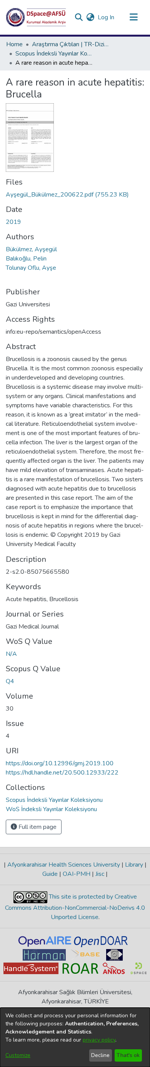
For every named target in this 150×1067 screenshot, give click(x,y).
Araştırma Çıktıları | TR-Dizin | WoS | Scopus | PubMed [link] (70, 44)
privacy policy (99, 1039)
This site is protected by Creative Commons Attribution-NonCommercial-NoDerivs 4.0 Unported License (75, 906)
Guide (50, 874)
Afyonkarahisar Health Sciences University (64, 864)
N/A (11, 654)
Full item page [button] (37, 827)
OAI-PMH (76, 874)
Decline (100, 1055)
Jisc (100, 874)
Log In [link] (106, 17)
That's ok (128, 1055)
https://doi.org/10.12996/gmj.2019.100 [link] (59, 763)
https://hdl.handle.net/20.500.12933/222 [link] (62, 772)
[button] (36, 17)
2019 (13, 222)
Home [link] (14, 44)
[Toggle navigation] (133, 17)
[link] (67, 194)
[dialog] (75, 1037)
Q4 (10, 681)
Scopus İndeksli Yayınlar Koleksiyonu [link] (53, 53)
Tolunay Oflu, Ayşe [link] (31, 268)
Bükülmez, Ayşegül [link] (31, 249)
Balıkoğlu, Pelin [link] (26, 258)
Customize (17, 1055)
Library (134, 864)
